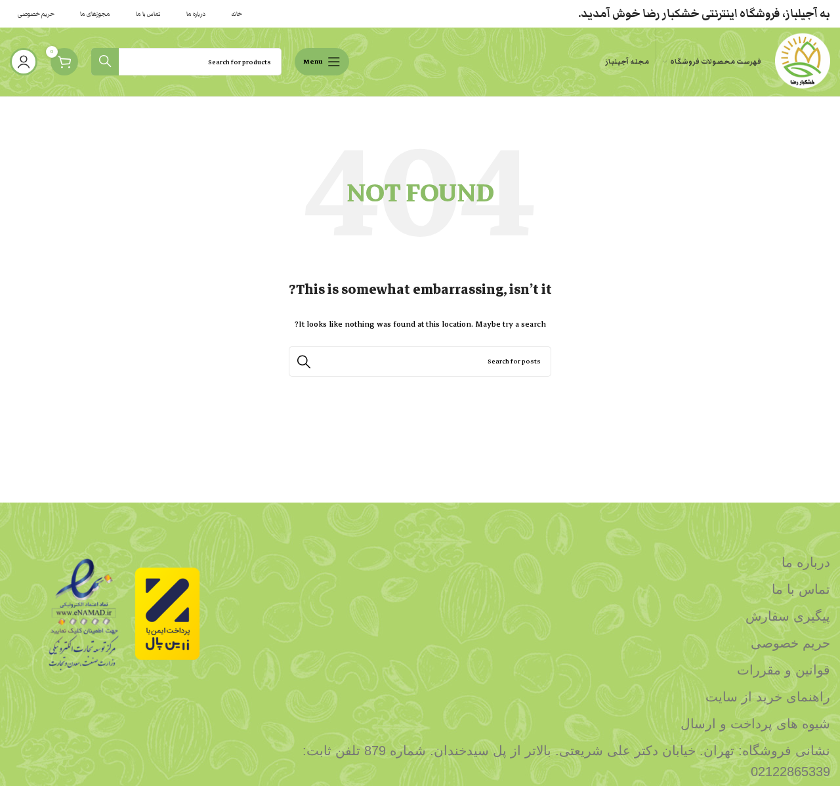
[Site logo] (802, 61)
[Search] (105, 61)
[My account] (23, 62)
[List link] (525, 562)
